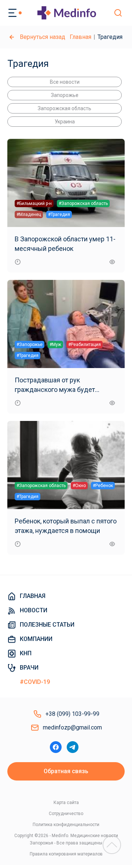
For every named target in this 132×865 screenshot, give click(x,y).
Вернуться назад (42, 36)
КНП (26, 653)
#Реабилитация (84, 344)
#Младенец (28, 214)
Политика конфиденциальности (66, 824)
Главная (80, 36)
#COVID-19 (35, 681)
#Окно (79, 485)
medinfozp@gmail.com (72, 727)
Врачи (29, 667)
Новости (33, 610)
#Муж (55, 344)
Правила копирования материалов (66, 854)
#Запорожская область (83, 203)
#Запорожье (29, 344)
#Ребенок (103, 485)
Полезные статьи (47, 624)
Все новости (65, 82)
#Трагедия (59, 214)
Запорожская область (64, 108)
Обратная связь (66, 771)
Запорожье (64, 95)
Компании (36, 638)
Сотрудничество (66, 813)
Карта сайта (66, 802)
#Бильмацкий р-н (34, 203)
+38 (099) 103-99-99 (72, 713)
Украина (65, 122)
